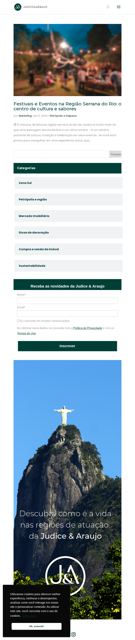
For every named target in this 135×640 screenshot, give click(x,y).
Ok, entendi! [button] (36, 626)
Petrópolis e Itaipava (63, 116)
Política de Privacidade (87, 328)
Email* (21, 307)
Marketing (25, 116)
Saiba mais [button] (29, 615)
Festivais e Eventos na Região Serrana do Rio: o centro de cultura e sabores (67, 106)
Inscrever (67, 346)
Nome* (21, 294)
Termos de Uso (26, 333)
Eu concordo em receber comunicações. (44, 320)
